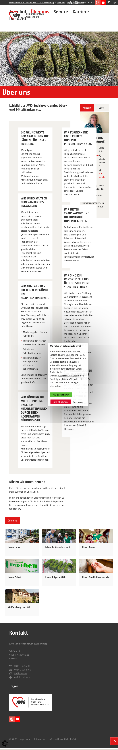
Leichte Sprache (86, 3)
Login (114, 3)
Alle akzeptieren (61, 395)
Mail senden (102, 175)
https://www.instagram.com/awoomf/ (98, 2)
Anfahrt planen (22, 677)
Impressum (25, 739)
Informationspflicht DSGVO (63, 739)
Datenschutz (39, 739)
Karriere (81, 12)
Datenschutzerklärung (68, 375)
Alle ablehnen (61, 402)
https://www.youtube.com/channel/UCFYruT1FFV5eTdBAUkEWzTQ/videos (103, 2)
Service (61, 12)
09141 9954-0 (22, 665)
